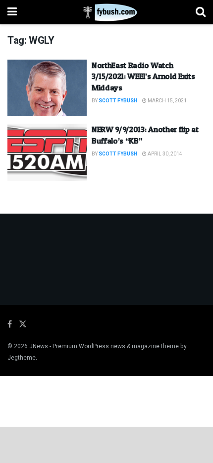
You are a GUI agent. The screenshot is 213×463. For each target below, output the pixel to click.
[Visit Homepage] (106, 12)
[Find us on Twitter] (23, 324)
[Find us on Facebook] (9, 324)
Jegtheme (21, 357)
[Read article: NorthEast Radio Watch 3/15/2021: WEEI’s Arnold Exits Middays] (47, 88)
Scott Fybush (118, 100)
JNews (38, 346)
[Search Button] (201, 12)
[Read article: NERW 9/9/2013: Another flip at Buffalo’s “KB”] (47, 152)
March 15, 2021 (167, 100)
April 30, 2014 (164, 154)
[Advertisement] (106, 444)
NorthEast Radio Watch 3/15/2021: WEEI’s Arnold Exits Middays (143, 76)
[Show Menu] (12, 12)
